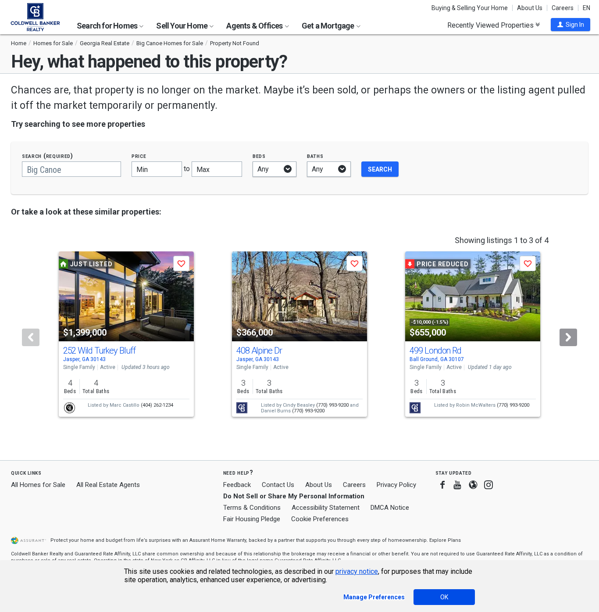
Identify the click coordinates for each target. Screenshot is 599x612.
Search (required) (47, 156)
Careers (563, 8)
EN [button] (586, 7)
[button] (570, 24)
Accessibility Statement (326, 508)
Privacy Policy (396, 485)
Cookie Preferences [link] (320, 519)
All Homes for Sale (38, 485)
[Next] (568, 337)
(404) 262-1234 (157, 405)
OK (444, 597)
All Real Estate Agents (108, 485)
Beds (259, 156)
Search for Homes (108, 25)
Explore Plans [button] (445, 540)
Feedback (237, 485)
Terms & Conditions (252, 508)
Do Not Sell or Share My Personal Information (293, 496)
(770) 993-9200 (332, 405)
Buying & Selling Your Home (469, 8)
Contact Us (278, 485)
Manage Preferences (374, 597)
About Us (529, 8)
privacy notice (356, 571)
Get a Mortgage (329, 25)
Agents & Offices (255, 25)
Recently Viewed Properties (491, 25)
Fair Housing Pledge (251, 519)
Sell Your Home (182, 25)
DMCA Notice (390, 508)
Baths (315, 156)
